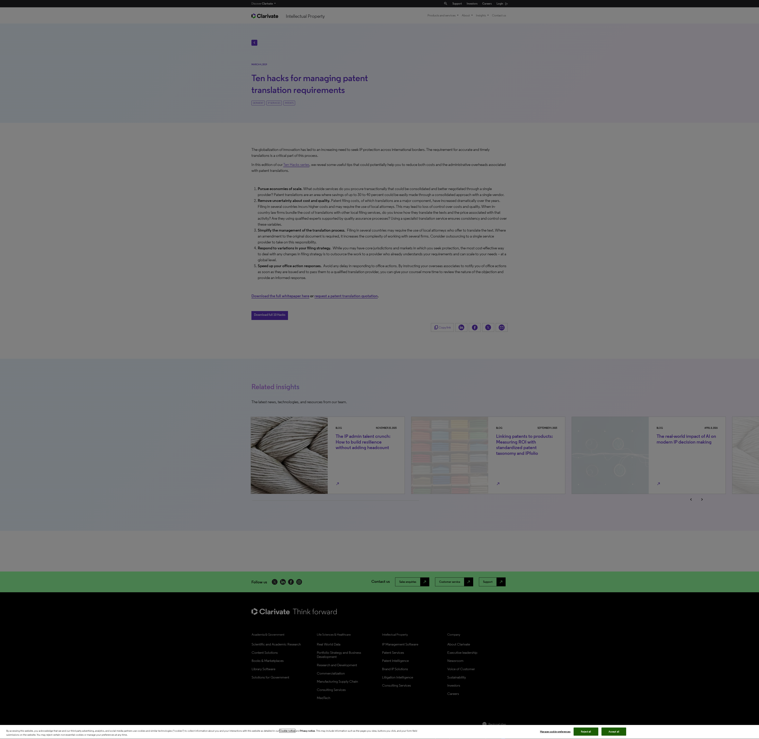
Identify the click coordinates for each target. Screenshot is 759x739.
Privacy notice (307, 730)
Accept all (614, 731)
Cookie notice (287, 730)
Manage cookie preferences (555, 731)
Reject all (586, 731)
